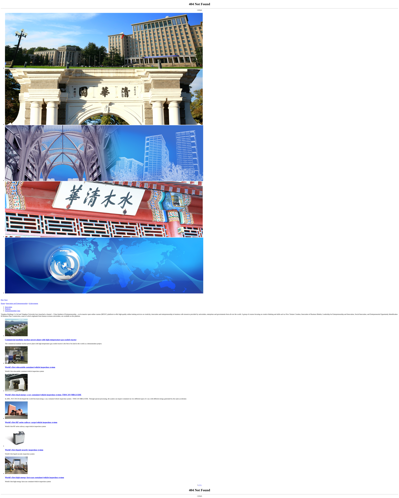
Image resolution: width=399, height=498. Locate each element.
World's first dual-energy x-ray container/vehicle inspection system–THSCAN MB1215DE (43, 395)
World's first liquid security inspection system (24, 450)
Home (3, 303)
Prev (2, 300)
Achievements (33, 303)
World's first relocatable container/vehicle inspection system (30, 367)
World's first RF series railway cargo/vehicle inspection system (31, 422)
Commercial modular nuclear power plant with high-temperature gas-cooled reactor (40, 340)
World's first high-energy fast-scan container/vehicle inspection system (34, 477)
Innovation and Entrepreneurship (17, 303)
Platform (8, 309)
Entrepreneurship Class (12, 311)
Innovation (8, 307)
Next (5, 300)
